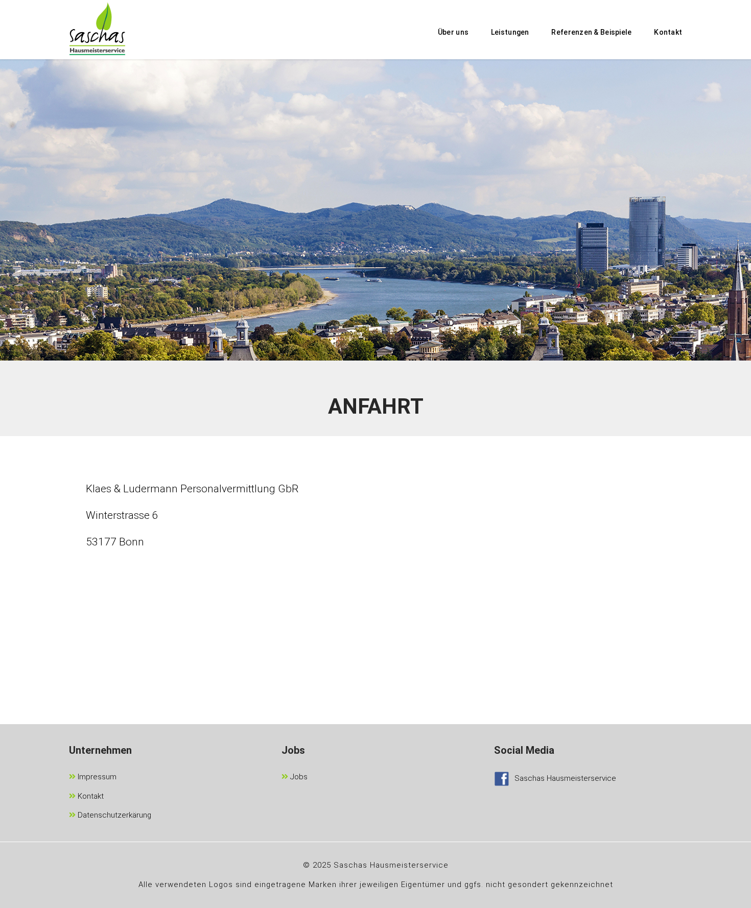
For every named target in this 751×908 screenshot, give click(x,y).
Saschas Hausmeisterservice (565, 778)
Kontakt (90, 796)
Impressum (96, 776)
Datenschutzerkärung (113, 815)
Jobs (298, 776)
